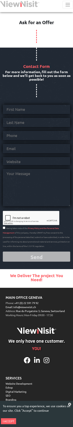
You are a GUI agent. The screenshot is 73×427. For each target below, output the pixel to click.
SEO (8, 395)
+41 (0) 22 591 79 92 (26, 303)
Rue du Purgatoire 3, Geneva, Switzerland (40, 311)
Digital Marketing (16, 391)
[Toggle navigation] (68, 4)
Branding (11, 399)
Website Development (19, 383)
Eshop (9, 387)
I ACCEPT (8, 421)
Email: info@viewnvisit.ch (21, 307)
